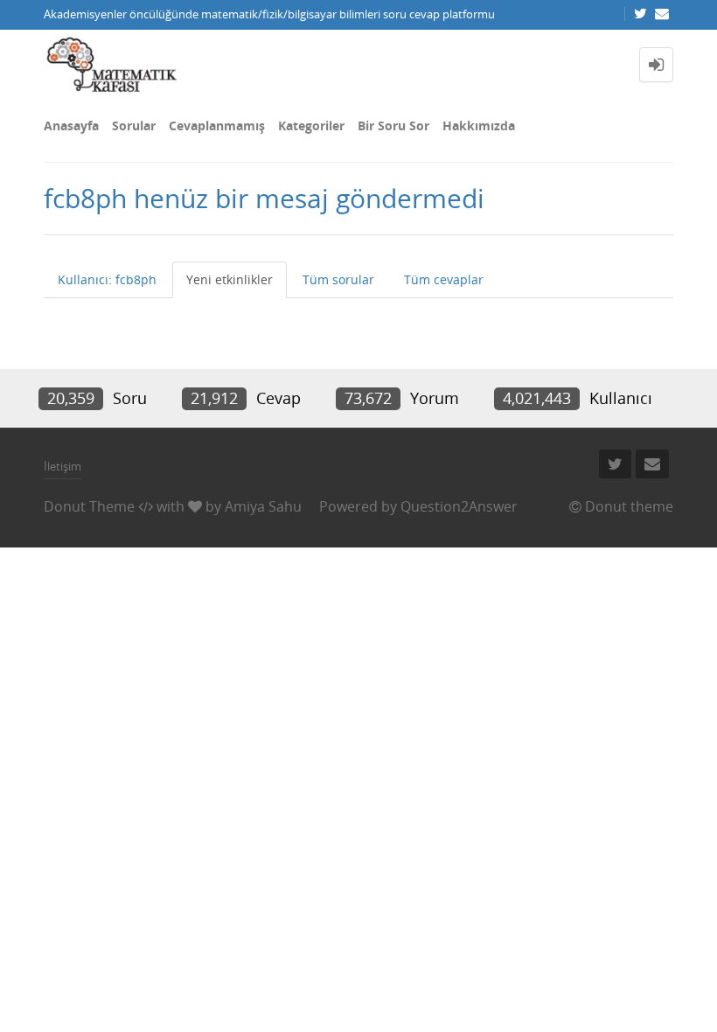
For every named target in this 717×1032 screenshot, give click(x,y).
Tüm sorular (338, 279)
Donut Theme (89, 506)
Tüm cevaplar (444, 279)
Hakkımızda (478, 125)
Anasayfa (71, 125)
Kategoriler (311, 125)
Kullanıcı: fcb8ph (107, 279)
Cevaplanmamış (217, 125)
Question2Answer (459, 506)
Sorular (134, 125)
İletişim (62, 466)
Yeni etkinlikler (229, 279)
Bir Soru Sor (393, 125)
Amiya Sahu (263, 506)
